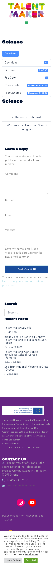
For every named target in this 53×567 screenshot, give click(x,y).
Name (9, 200)
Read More (31, 554)
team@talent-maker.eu (21, 485)
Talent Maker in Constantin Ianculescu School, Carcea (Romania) (21, 355)
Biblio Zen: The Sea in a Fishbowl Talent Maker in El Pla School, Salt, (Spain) (25, 340)
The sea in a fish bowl (28, 117)
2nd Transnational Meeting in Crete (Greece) (26, 368)
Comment (12, 174)
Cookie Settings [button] (13, 560)
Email (9, 215)
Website (10, 230)
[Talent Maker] (26, 10)
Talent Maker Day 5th (17, 328)
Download (10, 54)
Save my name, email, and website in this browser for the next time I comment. (23, 253)
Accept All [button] (31, 560)
